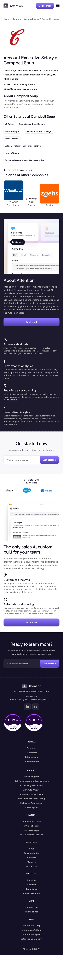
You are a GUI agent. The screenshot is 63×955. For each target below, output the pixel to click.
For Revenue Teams (31, 821)
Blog (31, 848)
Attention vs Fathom (31, 930)
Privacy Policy (31, 907)
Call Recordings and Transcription (31, 781)
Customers (31, 752)
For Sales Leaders (31, 825)
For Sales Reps (31, 830)
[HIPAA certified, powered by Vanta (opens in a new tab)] (13, 722)
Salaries (16, 19)
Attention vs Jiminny (31, 939)
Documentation (31, 761)
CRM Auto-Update (31, 790)
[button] (56, 5)
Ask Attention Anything (31, 794)
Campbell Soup (31, 19)
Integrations (31, 757)
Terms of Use (31, 911)
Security (31, 884)
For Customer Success (31, 834)
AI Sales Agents (31, 776)
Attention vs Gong (31, 925)
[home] (13, 5)
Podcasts (31, 857)
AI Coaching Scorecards (31, 785)
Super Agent (31, 807)
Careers (31, 862)
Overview (31, 748)
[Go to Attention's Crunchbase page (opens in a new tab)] (35, 706)
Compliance (31, 889)
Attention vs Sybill (31, 934)
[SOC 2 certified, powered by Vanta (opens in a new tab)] (34, 722)
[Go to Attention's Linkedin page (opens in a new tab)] (27, 706)
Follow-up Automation (31, 803)
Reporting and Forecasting (31, 798)
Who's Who (31, 866)
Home (7, 19)
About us (31, 880)
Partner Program (31, 893)
